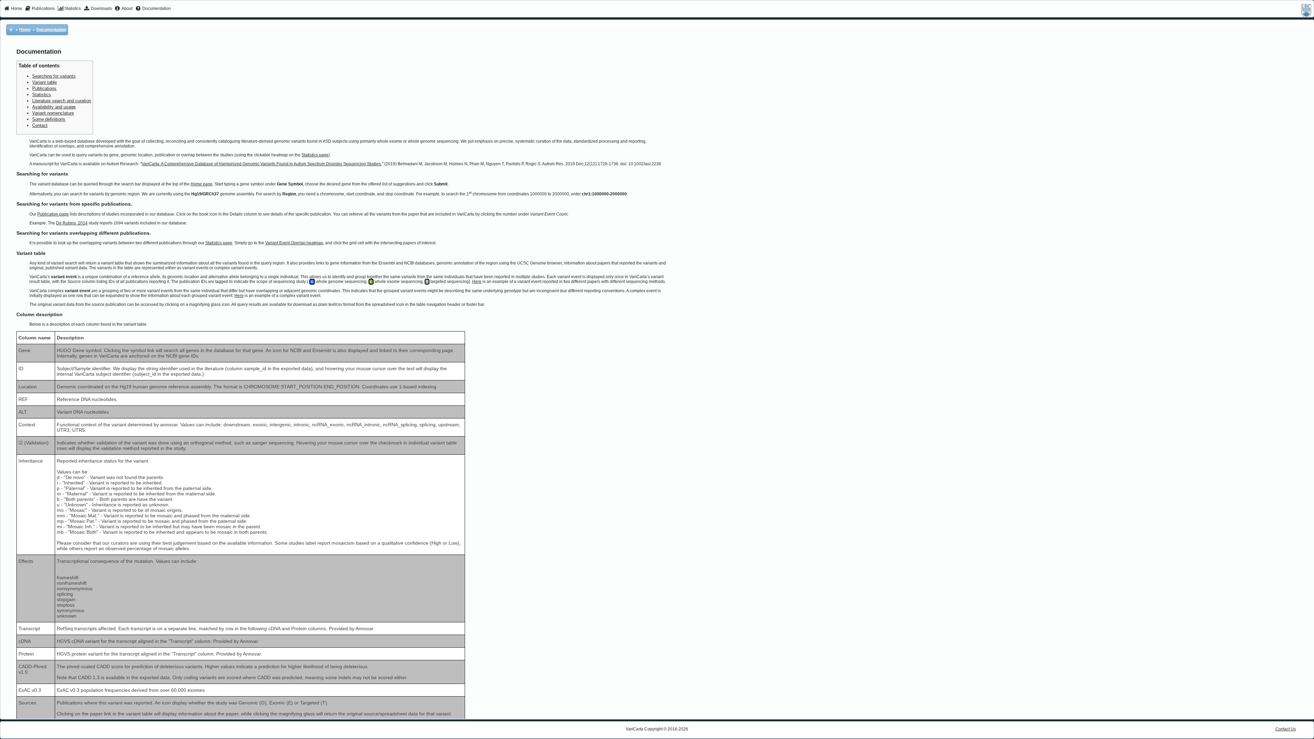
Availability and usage (54, 106)
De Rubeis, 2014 (72, 223)
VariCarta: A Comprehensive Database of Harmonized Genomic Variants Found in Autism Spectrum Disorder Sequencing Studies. (262, 163)
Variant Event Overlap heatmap (294, 243)
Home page (201, 184)
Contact (40, 125)
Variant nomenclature (53, 113)
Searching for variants (54, 76)
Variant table (44, 82)
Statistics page (314, 155)
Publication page (53, 214)
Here (476, 281)
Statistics (41, 94)
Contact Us (1285, 729)
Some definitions (48, 119)
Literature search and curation (61, 100)
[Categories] (11, 29)
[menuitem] (13, 9)
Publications (44, 88)
